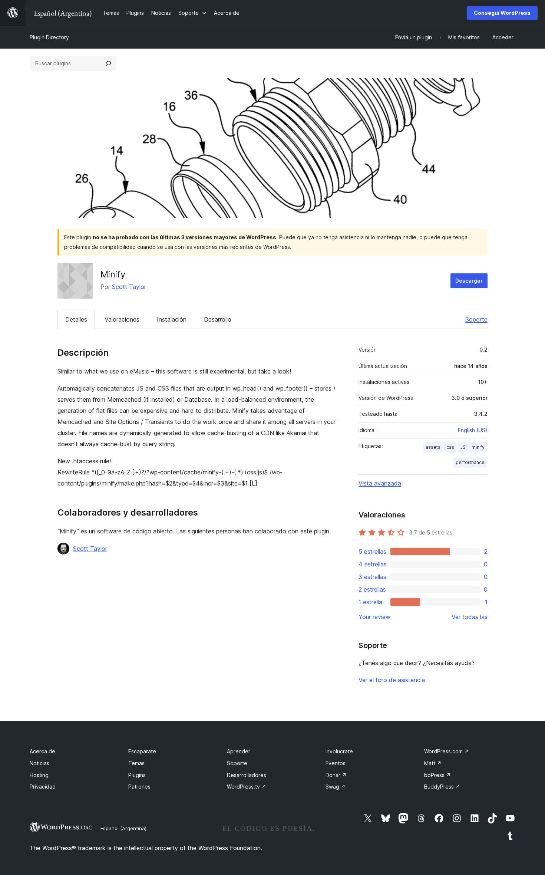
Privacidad (43, 786)
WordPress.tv (246, 786)
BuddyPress (442, 786)
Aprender (238, 751)
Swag (336, 786)
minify (478, 447)
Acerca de (42, 751)
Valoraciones (122, 319)
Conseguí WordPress (502, 13)
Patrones (139, 786)
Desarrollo (217, 319)
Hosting (39, 775)
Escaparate (142, 751)
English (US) (473, 430)
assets (433, 447)
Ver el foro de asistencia (392, 680)
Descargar (469, 280)
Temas (136, 763)
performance (470, 462)
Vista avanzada (380, 483)
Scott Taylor (129, 286)
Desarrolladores (246, 775)
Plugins (137, 775)
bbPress (437, 775)
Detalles (76, 319)
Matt (433, 763)
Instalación (171, 319)
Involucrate (339, 751)
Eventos (336, 763)
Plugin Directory (49, 37)
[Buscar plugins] (108, 63)
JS (463, 447)
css (450, 447)
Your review (374, 617)
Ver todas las (470, 617)
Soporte (476, 319)
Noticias (39, 763)
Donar (336, 775)
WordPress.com (446, 751)
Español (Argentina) (123, 828)
